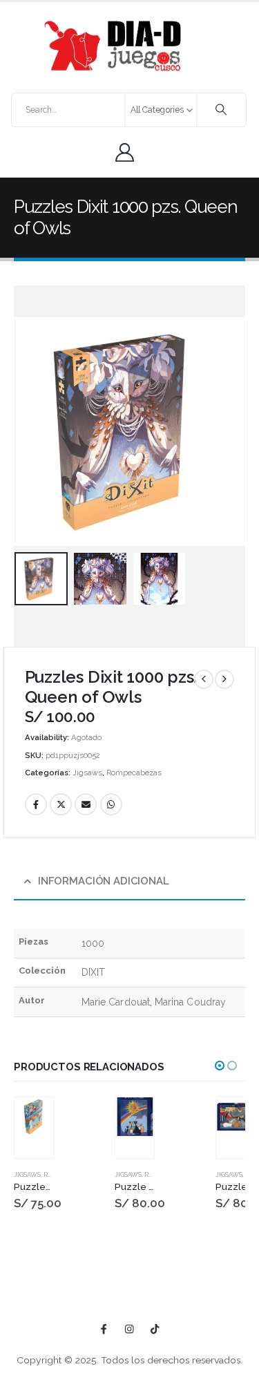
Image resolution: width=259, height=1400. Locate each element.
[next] (224, 679)
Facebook (36, 804)
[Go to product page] (34, 1116)
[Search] (221, 109)
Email (86, 804)
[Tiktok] (155, 1329)
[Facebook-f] (104, 1329)
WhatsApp (111, 804)
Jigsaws (87, 772)
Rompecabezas (134, 772)
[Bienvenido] (128, 152)
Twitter (61, 804)
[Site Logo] (113, 45)
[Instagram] (129, 1329)
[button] (31, 431)
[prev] (203, 679)
